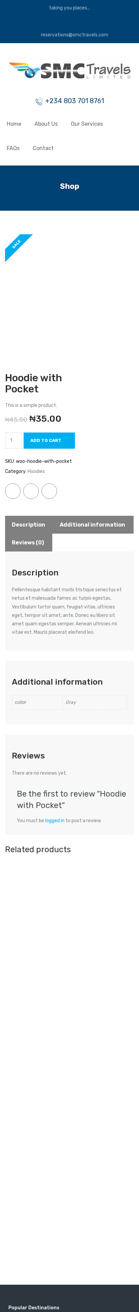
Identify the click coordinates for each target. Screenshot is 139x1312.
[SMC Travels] (69, 71)
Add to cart (45, 440)
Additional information (92, 524)
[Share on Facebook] (13, 491)
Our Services (87, 124)
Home (14, 124)
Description (28, 524)
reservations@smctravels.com (74, 35)
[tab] (28, 525)
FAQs (13, 148)
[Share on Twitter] (31, 491)
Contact (43, 148)
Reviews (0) (28, 542)
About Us (46, 124)
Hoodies (36, 471)
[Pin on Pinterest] (49, 491)
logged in (54, 821)
